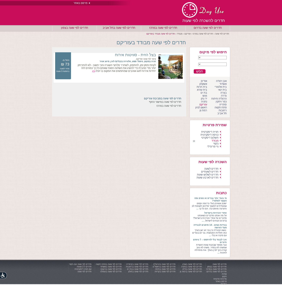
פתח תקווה (221, 107)
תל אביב (222, 113)
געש (205, 95)
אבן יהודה (221, 81)
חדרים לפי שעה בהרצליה (164, 264)
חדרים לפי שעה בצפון (74, 27)
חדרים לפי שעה (220, 264)
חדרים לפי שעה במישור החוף (165, 102)
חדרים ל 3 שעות (84, 266)
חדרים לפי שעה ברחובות (137, 266)
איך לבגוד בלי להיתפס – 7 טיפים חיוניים (210, 240)
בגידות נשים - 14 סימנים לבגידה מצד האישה (210, 226)
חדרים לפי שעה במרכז (163, 27)
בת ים (204, 92)
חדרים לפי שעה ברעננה (111, 269)
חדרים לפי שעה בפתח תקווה (109, 264)
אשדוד (223, 84)
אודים (204, 81)
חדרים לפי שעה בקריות (165, 271)
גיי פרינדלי (213, 146)
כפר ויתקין (221, 101)
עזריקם (203, 104)
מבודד (215, 140)
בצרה (223, 92)
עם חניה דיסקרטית (83, 269)
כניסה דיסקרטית (210, 134)
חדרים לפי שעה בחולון (138, 271)
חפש (199, 71)
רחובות (223, 110)
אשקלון (203, 84)
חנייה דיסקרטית (210, 131)
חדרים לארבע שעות (208, 177)
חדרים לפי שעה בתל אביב (119, 27)
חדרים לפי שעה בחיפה (165, 269)
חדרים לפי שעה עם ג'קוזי (80, 264)
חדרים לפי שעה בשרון (192, 264)
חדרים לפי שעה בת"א (192, 269)
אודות (224, 274)
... (197, 208)
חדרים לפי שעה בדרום (208, 27)
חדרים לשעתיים (210, 171)
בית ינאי (222, 89)
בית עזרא (202, 89)
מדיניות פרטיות (220, 279)
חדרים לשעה (211, 168)
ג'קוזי (216, 143)
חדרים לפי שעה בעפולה (111, 271)
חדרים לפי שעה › (221, 34)
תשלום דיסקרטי (210, 137)
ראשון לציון (201, 107)
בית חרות (202, 86)
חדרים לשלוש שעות (208, 174)
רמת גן (203, 110)
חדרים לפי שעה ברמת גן (191, 271)
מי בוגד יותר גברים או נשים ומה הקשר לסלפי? (210, 199)
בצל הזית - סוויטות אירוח (135, 55)
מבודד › (178, 34)
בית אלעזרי (221, 86)
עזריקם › (186, 34)
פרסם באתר (80, 3)
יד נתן (204, 98)
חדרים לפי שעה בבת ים (137, 269)
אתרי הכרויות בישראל (215, 212)
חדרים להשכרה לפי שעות (203, 20)
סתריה (223, 104)
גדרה (224, 95)
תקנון (224, 276)
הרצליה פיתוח (219, 98)
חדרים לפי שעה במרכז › (202, 34)
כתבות (224, 284)
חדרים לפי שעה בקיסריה (137, 264)
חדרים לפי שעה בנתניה (191, 266)
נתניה (204, 101)
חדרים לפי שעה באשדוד (111, 266)
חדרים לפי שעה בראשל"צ (164, 266)
